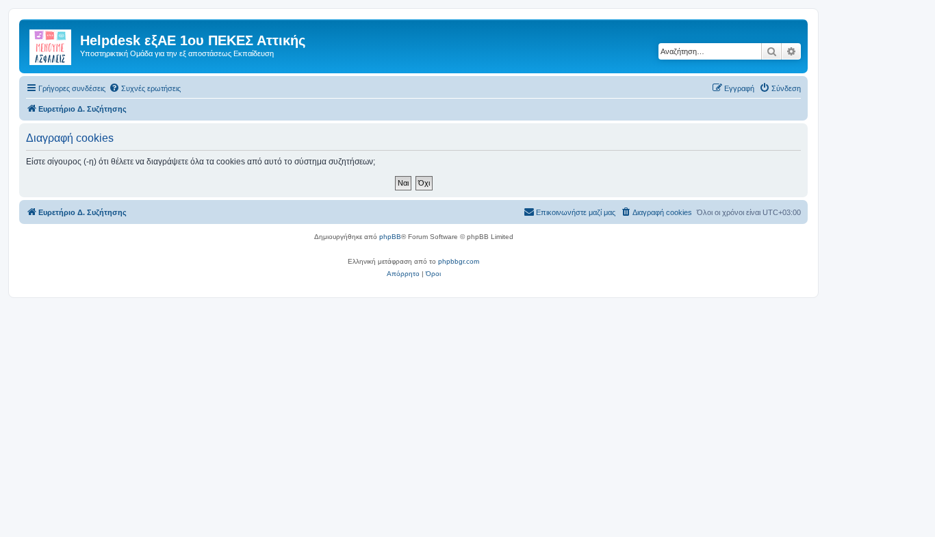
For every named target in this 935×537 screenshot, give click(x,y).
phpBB (390, 236)
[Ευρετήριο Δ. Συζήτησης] (51, 44)
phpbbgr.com (458, 261)
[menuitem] (145, 88)
